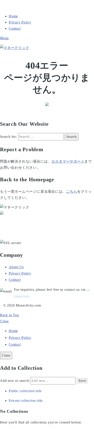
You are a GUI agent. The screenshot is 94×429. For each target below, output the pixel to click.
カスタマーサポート (67, 161)
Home (13, 16)
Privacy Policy (20, 22)
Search (71, 136)
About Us (16, 267)
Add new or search (15, 380)
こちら (71, 191)
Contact (15, 28)
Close (4, 321)
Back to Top (9, 315)
